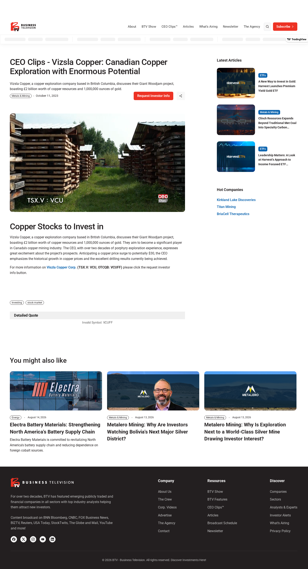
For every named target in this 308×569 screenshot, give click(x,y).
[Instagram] (33, 539)
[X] (23, 539)
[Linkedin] (52, 539)
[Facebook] (14, 539)
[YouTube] (43, 539)
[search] (267, 27)
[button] (181, 96)
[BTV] (23, 26)
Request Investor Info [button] (153, 96)
